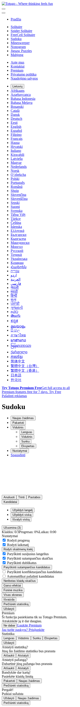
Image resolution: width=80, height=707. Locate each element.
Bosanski (17, 106)
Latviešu (17, 159)
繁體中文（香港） (25, 370)
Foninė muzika (13, 590)
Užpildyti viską (21, 514)
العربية (15, 279)
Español (16, 131)
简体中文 (18, 361)
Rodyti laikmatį (17, 545)
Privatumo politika (23, 74)
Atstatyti (23, 655)
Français (16, 139)
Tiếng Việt (18, 215)
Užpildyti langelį (22, 510)
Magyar (16, 163)
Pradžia (16, 19)
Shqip (15, 191)
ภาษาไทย (18, 335)
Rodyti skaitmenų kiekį (18, 549)
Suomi (15, 207)
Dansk (15, 114)
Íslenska (16, 227)
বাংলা (13, 299)
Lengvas (26, 432)
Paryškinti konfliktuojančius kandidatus (34, 572)
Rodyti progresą (18, 540)
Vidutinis (26, 436)
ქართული (19, 352)
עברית (15, 271)
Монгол (17, 247)
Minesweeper (20, 43)
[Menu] (3, 9)
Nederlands (19, 167)
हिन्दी (14, 295)
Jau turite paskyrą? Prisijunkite (23, 630)
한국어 (16, 380)
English (16, 127)
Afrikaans (17, 90)
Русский (17, 251)
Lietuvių (17, 86)
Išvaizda (9, 599)
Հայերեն (18, 267)
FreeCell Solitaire (23, 35)
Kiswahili (17, 155)
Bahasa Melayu (21, 102)
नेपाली (15, 287)
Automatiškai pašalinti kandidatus (30, 576)
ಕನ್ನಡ (14, 321)
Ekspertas (27, 446)
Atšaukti (9, 655)
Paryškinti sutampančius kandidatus (27, 567)
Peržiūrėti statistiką (16, 604)
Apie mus (17, 62)
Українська (19, 259)
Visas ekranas (13, 595)
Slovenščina (19, 199)
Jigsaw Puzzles (21, 51)
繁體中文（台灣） (25, 366)
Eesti (14, 123)
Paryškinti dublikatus (21, 563)
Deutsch (16, 119)
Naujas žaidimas (29, 681)
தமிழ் (14, 311)
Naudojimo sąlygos (24, 78)
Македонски (20, 243)
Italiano (16, 151)
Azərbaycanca (21, 94)
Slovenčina (18, 195)
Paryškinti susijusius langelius (27, 554)
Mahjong (17, 55)
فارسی (16, 283)
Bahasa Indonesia (23, 98)
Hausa (15, 143)
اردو (14, 275)
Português (18, 183)
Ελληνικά (17, 231)
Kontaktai (17, 66)
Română (16, 187)
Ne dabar (9, 625)
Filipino (16, 135)
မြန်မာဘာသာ (21, 345)
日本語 (16, 375)
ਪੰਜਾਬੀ (15, 303)
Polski (15, 179)
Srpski (15, 203)
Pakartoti (9, 681)
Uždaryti (9, 609)
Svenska (16, 211)
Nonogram (18, 47)
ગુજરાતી (17, 307)
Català (15, 110)
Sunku (25, 441)
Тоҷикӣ (16, 255)
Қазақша (17, 263)
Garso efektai (12, 585)
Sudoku (16, 39)
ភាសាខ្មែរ (17, 357)
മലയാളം (18, 326)
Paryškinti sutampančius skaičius (29, 558)
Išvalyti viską (21, 519)
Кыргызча (18, 239)
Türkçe (16, 219)
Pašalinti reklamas (14, 396)
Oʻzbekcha (18, 175)
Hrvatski (17, 147)
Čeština (16, 223)
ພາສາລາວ (18, 340)
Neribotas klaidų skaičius (20, 580)
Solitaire (16, 27)
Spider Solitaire (21, 31)
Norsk (15, 171)
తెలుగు (15, 315)
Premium (17, 70)
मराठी (14, 291)
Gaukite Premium (29, 625)
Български (18, 235)
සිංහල (15, 330)
